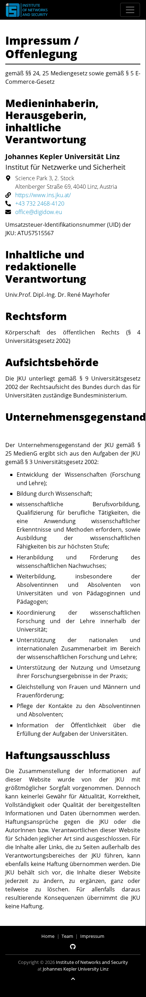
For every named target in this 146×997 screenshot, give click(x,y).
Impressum (92, 936)
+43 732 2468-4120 (39, 203)
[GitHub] (73, 947)
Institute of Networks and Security (92, 962)
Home (47, 936)
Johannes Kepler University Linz (76, 969)
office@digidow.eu (38, 212)
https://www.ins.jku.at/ (43, 195)
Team (67, 936)
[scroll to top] (73, 979)
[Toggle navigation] (130, 10)
